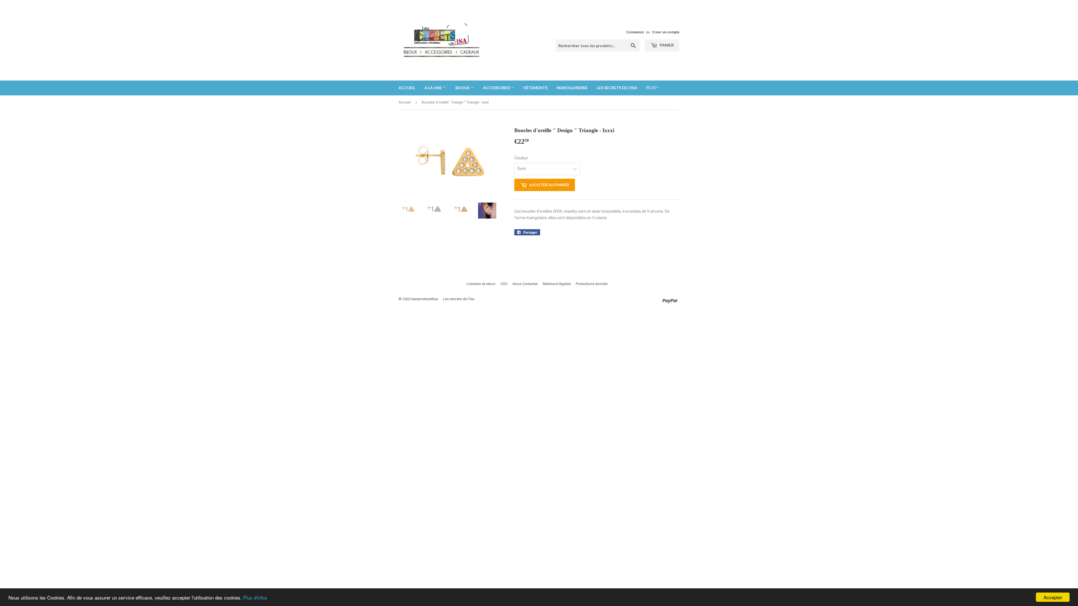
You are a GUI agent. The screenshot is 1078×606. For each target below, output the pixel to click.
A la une (433, 87)
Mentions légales (557, 284)
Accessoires (497, 87)
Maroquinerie (572, 87)
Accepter (1052, 597)
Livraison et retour (481, 284)
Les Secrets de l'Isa (617, 87)
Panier (666, 45)
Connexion (635, 32)
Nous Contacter (525, 284)
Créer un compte (665, 32)
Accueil (407, 87)
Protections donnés (591, 284)
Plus (651, 88)
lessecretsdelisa (424, 299)
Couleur (521, 158)
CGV (504, 284)
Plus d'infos (255, 597)
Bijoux (463, 87)
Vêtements (535, 87)
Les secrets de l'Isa (458, 299)
